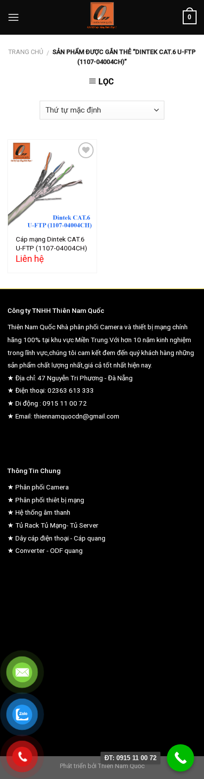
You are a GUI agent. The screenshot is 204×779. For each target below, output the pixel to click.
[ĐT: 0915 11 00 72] (180, 758)
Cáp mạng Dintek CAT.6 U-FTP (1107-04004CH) (51, 243)
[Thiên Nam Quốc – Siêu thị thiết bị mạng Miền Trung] (102, 17)
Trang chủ (25, 52)
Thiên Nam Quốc (121, 766)
